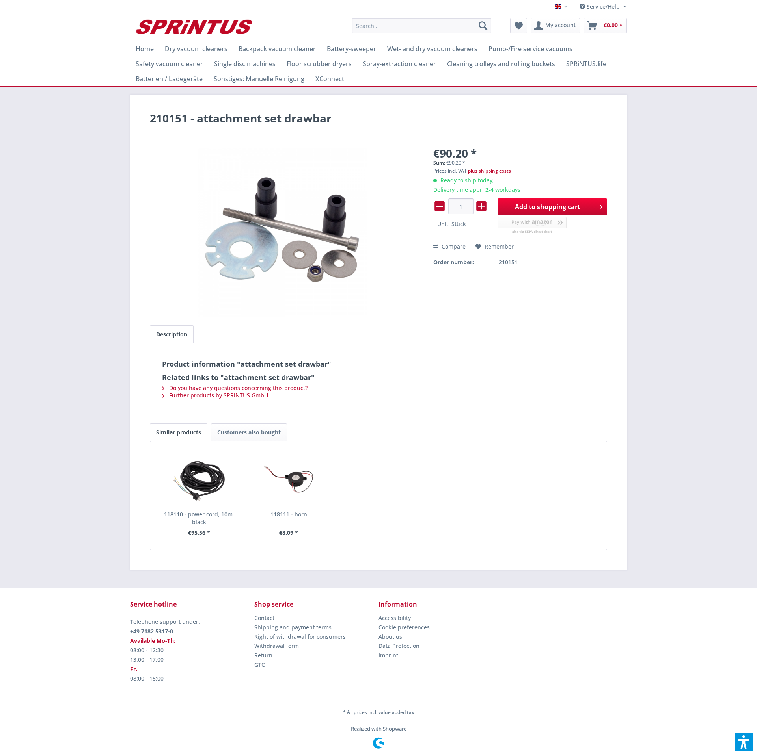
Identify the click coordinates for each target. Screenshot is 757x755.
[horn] (289, 478)
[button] (744, 742)
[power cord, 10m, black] (199, 478)
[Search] (483, 25)
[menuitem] (600, 6)
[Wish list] (518, 25)
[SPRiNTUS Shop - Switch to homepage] (193, 27)
